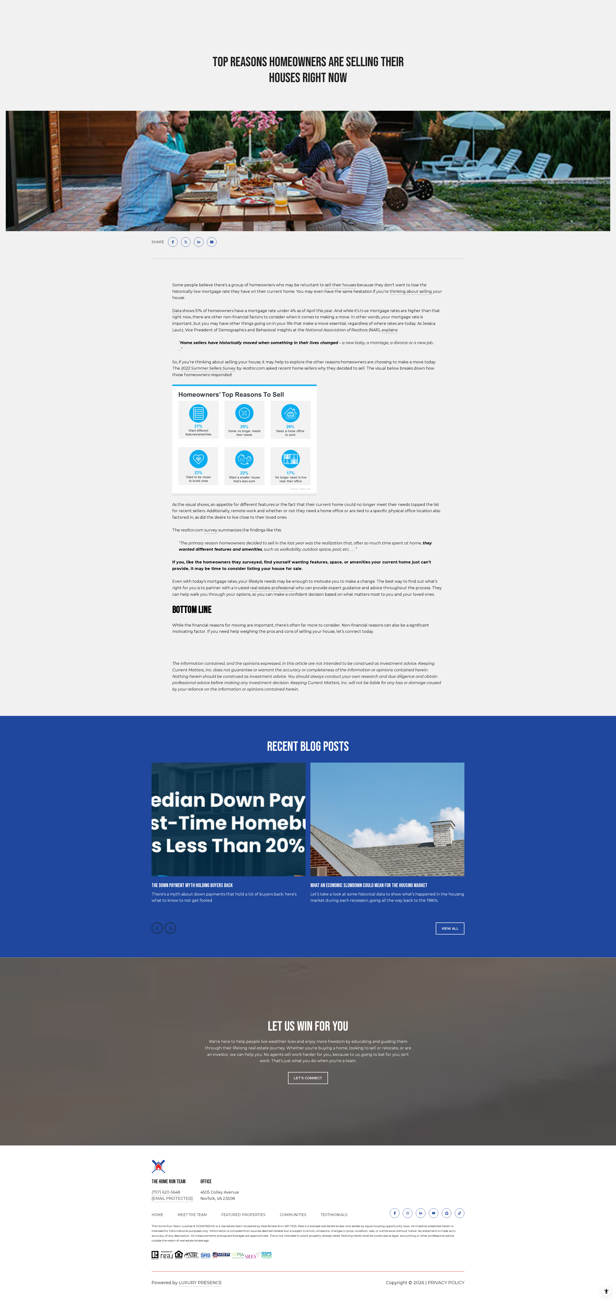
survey (210, 530)
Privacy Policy (446, 1282)
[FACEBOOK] (394, 1213)
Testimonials (334, 1215)
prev (157, 928)
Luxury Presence (200, 1282)
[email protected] (172, 1198)
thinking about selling (411, 291)
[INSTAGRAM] (407, 1213)
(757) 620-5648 (166, 1192)
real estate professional (272, 588)
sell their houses (340, 285)
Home (157, 1215)
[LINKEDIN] (420, 1213)
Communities (293, 1215)
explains (389, 330)
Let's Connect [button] (308, 1078)
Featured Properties (243, 1215)
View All (450, 928)
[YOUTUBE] (433, 1213)
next (170, 928)
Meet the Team (192, 1215)
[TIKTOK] (459, 1213)
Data (176, 310)
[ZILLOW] (446, 1213)
